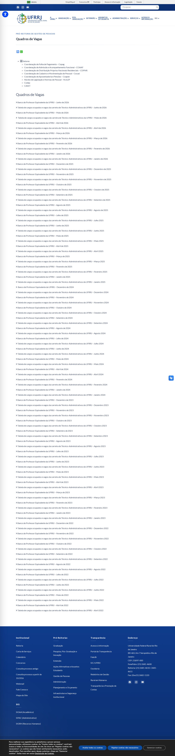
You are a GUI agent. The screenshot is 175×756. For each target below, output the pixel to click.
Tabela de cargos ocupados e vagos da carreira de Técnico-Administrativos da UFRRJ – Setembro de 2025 (63, 200)
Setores (26, 61)
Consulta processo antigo (27, 668)
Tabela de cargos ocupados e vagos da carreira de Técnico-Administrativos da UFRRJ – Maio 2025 (60, 241)
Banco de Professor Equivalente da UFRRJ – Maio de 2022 (43, 595)
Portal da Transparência (101, 651)
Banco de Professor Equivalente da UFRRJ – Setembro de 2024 (45, 318)
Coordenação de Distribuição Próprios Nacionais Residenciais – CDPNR (55, 70)
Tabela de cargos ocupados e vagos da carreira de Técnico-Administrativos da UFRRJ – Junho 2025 (60, 230)
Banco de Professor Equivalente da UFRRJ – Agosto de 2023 (43, 441)
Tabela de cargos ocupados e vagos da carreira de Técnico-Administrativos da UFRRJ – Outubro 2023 (62, 425)
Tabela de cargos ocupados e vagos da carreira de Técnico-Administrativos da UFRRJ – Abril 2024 (60, 374)
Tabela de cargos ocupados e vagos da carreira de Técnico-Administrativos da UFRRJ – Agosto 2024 (61, 333)
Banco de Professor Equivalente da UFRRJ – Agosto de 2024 (43, 328)
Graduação (63, 18)
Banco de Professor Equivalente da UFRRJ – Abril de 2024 (42, 369)
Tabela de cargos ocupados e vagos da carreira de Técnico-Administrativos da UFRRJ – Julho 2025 (60, 220)
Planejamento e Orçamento (65, 687)
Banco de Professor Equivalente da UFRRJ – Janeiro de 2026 (43, 153)
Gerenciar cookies (154, 748)
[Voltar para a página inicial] (32, 18)
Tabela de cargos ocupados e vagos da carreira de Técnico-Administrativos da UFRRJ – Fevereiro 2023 (62, 507)
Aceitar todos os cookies (93, 748)
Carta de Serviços (23, 651)
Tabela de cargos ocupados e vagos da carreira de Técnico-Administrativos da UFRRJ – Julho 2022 (60, 579)
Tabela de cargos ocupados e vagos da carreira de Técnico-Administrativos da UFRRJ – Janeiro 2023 (61, 518)
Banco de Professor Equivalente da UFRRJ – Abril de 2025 (42, 246)
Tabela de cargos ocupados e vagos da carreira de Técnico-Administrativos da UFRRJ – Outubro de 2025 (63, 189)
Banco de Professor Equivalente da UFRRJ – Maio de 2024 (43, 359)
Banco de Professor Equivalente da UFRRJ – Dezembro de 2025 (45, 164)
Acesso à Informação (147, 18)
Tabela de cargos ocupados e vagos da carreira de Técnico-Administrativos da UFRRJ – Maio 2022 (60, 600)
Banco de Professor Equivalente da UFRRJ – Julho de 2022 (42, 574)
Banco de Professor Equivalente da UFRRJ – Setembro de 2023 (45, 431)
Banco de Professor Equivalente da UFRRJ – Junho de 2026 (43, 102)
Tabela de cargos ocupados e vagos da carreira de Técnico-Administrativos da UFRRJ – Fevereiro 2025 (62, 271)
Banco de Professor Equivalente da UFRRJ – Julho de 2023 (42, 451)
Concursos (20, 663)
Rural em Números (99, 680)
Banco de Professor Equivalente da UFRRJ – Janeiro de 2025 (43, 277)
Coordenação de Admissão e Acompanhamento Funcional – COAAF (53, 67)
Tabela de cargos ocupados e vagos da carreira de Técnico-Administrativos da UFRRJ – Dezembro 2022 (62, 528)
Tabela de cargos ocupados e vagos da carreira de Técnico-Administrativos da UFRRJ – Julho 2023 (60, 456)
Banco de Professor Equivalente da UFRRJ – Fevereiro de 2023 (44, 502)
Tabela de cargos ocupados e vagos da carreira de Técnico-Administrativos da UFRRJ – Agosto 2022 (61, 569)
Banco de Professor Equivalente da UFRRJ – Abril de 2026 (42, 123)
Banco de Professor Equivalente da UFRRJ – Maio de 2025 (43, 236)
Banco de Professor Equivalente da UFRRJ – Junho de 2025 (43, 225)
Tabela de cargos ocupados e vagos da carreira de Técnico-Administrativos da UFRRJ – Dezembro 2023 (62, 405)
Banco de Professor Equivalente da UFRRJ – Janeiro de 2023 (43, 513)
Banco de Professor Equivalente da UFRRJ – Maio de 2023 (43, 472)
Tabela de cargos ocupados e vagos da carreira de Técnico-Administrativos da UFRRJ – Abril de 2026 (61, 128)
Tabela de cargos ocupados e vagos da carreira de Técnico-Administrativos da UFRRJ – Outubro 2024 (62, 312)
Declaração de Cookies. (44, 753)
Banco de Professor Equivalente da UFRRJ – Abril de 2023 (42, 482)
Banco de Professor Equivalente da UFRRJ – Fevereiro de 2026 (44, 143)
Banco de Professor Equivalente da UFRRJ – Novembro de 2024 (45, 297)
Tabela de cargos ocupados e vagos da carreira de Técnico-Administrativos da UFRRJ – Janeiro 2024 (61, 395)
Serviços (134, 18)
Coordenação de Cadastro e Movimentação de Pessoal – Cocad (52, 73)
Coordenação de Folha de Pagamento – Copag (44, 64)
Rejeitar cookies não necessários (124, 748)
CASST (27, 86)
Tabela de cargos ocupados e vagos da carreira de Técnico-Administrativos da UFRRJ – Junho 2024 (60, 354)
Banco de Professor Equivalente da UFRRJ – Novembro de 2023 (45, 410)
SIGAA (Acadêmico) (25, 712)
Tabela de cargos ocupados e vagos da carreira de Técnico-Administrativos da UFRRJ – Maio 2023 (60, 477)
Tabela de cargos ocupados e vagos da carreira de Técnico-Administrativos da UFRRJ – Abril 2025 (60, 251)
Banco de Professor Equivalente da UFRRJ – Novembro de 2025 (45, 174)
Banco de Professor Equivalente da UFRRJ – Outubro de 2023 (44, 420)
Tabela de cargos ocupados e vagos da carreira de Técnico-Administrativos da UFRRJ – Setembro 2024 (62, 323)
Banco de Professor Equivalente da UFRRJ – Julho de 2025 (42, 215)
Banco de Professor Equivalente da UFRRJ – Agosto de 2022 (43, 564)
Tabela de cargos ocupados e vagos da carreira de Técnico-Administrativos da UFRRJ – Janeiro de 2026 (62, 159)
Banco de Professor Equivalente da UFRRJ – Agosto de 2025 (43, 205)
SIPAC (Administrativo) (26, 718)
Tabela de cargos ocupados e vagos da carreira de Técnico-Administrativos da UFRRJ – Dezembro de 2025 (64, 169)
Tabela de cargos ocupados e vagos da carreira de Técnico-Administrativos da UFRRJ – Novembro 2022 (63, 538)
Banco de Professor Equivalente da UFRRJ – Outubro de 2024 (44, 307)
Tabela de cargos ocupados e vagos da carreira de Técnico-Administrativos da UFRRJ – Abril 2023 (60, 487)
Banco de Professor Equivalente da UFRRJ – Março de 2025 (43, 256)
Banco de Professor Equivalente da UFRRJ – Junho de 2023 (43, 461)
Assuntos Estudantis (103, 18)
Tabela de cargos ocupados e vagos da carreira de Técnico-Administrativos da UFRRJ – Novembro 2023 (63, 415)
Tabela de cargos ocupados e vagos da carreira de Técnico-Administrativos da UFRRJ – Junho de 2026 (62, 107)
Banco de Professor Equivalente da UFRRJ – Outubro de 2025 (44, 184)
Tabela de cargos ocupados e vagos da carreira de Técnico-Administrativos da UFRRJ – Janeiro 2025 (61, 282)
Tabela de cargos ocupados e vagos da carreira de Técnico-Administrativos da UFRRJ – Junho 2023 (60, 466)
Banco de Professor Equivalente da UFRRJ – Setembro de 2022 (45, 554)
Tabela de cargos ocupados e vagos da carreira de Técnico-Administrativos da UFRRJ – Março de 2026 (62, 138)
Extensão (90, 18)
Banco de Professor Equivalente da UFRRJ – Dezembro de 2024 (45, 287)
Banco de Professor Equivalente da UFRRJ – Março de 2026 (43, 133)
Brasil (31, 2)
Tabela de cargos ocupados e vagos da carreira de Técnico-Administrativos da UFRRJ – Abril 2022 (60, 610)
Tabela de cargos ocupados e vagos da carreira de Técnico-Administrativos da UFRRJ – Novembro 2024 (63, 302)
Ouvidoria (95, 668)
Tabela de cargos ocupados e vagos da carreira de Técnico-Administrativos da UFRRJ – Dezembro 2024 (62, 292)
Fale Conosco (22, 689)
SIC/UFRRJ (96, 663)
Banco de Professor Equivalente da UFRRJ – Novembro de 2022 (45, 533)
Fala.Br (94, 657)
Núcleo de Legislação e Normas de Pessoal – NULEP (47, 79)
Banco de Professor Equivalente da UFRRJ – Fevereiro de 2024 (44, 379)
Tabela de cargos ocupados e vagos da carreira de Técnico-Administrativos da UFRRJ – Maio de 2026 (62, 117)
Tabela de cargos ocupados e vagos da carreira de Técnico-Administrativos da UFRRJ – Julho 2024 (60, 343)
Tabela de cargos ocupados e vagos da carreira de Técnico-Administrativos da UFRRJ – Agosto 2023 (61, 446)
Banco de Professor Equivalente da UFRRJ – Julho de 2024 (42, 338)
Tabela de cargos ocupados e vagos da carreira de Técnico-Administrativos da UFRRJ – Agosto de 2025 (62, 210)
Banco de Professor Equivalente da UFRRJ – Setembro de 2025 (45, 194)
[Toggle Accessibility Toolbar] (5, 14)
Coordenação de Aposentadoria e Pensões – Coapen (47, 76)
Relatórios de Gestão (100, 674)
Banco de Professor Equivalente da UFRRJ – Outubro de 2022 (44, 543)
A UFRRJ (52, 18)
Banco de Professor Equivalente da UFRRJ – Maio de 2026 (43, 112)
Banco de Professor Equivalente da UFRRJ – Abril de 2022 (42, 605)
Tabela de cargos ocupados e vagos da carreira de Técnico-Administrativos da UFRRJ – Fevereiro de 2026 (63, 148)
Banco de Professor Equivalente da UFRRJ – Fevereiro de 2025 (44, 266)
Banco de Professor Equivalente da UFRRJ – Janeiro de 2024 (43, 389)
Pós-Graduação (77, 18)
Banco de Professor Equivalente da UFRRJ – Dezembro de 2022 (45, 523)
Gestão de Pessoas (61, 676)
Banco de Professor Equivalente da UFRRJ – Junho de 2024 (43, 348)
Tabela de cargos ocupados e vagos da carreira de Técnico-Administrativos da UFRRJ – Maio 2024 (60, 364)
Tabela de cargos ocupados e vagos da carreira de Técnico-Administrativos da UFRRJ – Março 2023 (61, 497)
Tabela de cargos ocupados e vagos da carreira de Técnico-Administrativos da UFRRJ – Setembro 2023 (62, 436)
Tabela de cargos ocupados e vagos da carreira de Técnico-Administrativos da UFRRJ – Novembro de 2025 (64, 179)
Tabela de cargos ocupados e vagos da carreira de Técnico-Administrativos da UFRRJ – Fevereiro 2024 (62, 384)
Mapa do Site (22, 695)
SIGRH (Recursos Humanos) (28, 723)
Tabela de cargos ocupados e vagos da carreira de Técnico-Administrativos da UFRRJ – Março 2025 (61, 261)
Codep (27, 82)
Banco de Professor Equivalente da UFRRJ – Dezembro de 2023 (45, 400)
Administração (119, 18)
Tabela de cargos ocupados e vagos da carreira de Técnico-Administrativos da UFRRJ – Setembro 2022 (62, 559)
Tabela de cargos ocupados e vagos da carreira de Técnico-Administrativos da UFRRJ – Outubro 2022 (62, 549)
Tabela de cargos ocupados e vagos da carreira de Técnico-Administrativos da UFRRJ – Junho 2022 (60, 590)
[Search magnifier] (157, 7)
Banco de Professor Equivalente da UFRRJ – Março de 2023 (43, 492)
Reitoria (19, 645)
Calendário (21, 657)
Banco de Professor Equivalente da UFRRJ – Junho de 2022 (43, 584)
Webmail (20, 683)
